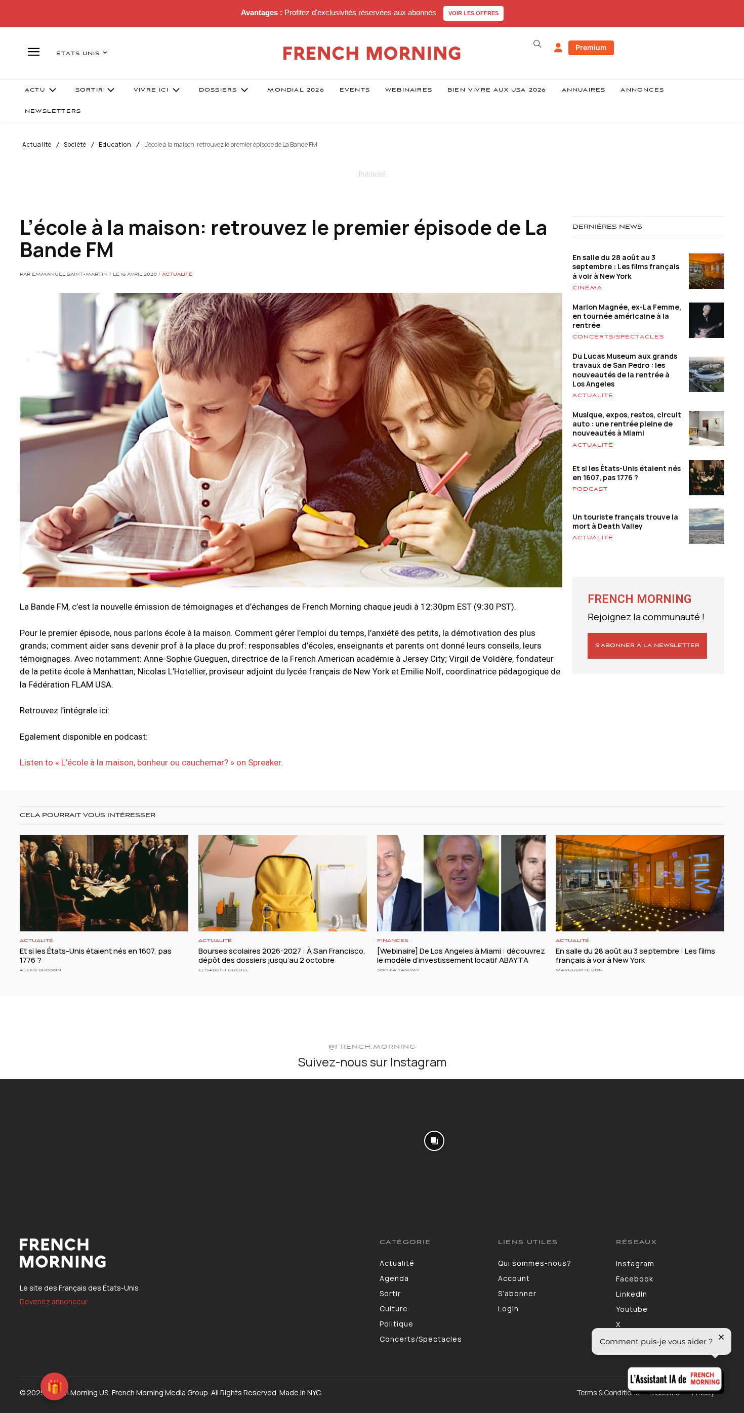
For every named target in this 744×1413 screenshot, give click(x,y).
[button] (537, 44)
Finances (392, 941)
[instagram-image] (61, 1140)
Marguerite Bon (579, 970)
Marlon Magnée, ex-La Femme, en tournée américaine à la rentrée (626, 316)
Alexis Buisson (40, 970)
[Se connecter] (558, 48)
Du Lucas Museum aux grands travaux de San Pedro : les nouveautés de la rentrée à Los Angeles (624, 370)
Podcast (590, 489)
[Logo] (192, 1253)
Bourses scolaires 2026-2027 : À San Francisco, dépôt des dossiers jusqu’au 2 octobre (281, 955)
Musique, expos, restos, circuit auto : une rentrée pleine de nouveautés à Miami (626, 424)
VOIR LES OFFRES (473, 13)
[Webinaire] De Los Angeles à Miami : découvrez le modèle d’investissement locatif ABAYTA (461, 955)
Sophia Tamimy (398, 970)
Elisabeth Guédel (223, 970)
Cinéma (587, 288)
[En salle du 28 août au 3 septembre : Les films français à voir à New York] (640, 883)
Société (75, 145)
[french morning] (372, 53)
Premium (591, 47)
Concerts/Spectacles (618, 337)
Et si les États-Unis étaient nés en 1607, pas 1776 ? (626, 472)
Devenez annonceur (54, 1301)
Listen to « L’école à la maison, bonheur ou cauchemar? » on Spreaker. (151, 762)
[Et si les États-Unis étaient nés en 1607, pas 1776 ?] (104, 883)
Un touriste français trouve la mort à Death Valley (625, 521)
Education (115, 145)
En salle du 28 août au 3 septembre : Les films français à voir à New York (625, 266)
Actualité (37, 145)
